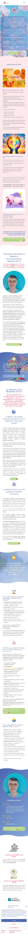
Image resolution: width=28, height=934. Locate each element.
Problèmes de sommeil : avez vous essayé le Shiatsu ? (13, 215)
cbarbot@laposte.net (10, 824)
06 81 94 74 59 (9, 818)
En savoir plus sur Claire (13, 344)
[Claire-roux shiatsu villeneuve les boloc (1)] (15, 797)
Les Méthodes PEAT (13, 543)
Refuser (14, 924)
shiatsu (10, 217)
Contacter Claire (13, 53)
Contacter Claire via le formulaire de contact (13, 828)
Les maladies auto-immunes (10, 668)
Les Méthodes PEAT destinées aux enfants (14, 239)
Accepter (14, 920)
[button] (26, 906)
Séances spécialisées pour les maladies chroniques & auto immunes (11, 711)
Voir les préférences (14, 927)
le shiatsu (13, 479)
